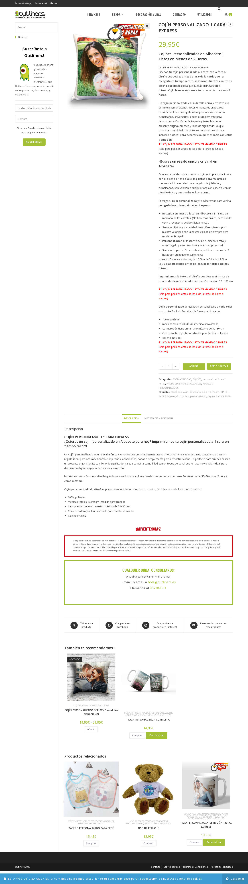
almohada (176, 392)
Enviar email (41, 3)
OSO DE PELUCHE (148, 828)
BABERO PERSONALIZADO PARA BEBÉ (91, 828)
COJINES (197, 379)
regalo (211, 396)
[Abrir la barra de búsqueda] (219, 9)
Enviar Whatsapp (23, 3)
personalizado (198, 396)
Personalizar (219, 366)
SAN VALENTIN (223, 396)
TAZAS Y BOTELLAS (162, 715)
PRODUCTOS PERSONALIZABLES (183, 383)
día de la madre (210, 392)
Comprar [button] (195, 842)
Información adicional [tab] (158, 418)
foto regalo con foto (178, 396)
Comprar (137, 735)
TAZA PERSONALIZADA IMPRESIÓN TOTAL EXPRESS (206, 824)
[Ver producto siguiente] (230, 24)
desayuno (195, 392)
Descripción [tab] (131, 418)
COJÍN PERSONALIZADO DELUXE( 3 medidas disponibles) (91, 712)
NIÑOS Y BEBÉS (75, 821)
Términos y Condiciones (195, 866)
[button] (147, 26)
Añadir (193, 366)
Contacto (155, 866)
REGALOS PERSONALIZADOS (95, 705)
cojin (185, 392)
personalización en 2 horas (215, 813)
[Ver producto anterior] (224, 24)
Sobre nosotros (172, 866)
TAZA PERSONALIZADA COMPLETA (148, 719)
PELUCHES (150, 821)
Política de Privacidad (222, 866)
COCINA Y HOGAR (181, 379)
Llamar (53, 3)
